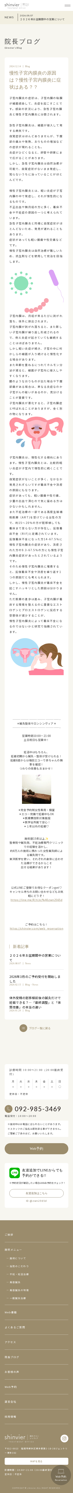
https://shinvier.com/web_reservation (36, 928)
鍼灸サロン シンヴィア (17, 6)
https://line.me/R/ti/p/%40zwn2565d (36, 900)
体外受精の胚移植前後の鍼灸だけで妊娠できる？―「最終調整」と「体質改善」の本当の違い (35, 1002)
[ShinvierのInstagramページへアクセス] (64, 1438)
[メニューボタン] (67, 5)
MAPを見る (36, 1461)
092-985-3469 (38, 1109)
